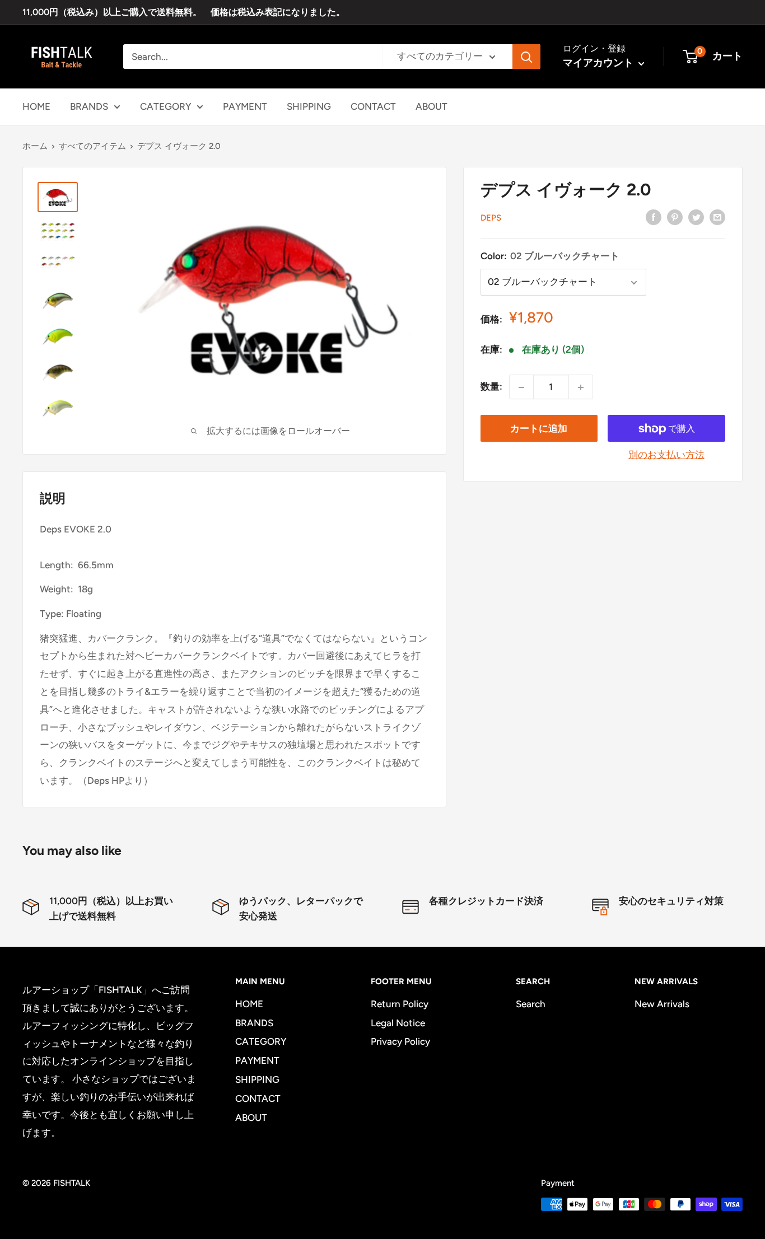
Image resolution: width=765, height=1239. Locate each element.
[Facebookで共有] (653, 217)
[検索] (526, 56)
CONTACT (373, 105)
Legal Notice (398, 1022)
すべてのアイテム (92, 146)
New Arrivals (662, 1003)
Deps (491, 218)
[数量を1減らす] (521, 387)
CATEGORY (165, 105)
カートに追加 (538, 428)
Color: (550, 255)
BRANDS (89, 105)
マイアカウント (599, 63)
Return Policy (399, 1003)
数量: (491, 386)
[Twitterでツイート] (696, 217)
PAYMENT (245, 105)
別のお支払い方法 (666, 455)
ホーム (35, 146)
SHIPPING (309, 105)
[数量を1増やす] (581, 387)
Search (530, 1003)
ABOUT (431, 105)
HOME (36, 105)
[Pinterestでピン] (675, 217)
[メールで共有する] (717, 217)
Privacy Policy (400, 1041)
